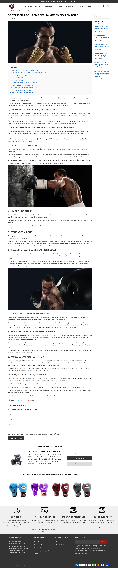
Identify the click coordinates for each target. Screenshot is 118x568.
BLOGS (89, 6)
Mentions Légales (39, 548)
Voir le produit (79, 464)
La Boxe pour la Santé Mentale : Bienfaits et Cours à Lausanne (101, 28)
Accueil (10, 11)
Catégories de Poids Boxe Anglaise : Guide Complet (101, 64)
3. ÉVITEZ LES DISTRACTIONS (18, 75)
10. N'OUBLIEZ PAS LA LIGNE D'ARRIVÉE (22, 93)
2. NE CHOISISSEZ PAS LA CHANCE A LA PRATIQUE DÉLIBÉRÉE (28, 73)
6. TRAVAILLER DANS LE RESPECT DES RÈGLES (23, 83)
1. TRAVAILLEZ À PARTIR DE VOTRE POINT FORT (24, 70)
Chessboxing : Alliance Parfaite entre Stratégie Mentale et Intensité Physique (101, 74)
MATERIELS (59, 6)
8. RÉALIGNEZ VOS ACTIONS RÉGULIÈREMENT (23, 88)
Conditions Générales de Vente (41, 552)
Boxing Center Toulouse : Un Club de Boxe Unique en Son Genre (101, 55)
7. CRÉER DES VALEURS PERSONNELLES (21, 85)
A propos (37, 541)
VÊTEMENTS (37, 6)
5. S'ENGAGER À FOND (17, 80)
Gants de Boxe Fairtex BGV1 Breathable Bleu (44, 452)
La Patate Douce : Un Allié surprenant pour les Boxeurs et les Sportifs (102, 46)
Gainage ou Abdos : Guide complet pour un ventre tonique (101, 37)
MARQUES (80, 6)
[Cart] (108, 6)
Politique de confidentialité (95, 548)
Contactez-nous (59, 544)
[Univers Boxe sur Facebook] (57, 560)
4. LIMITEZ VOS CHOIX (16, 78)
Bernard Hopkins (30, 254)
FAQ (56, 541)
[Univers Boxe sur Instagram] (60, 560)
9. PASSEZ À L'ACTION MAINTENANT (21, 90)
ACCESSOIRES (48, 6)
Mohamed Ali (12, 254)
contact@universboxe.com (18, 543)
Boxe (14, 11)
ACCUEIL (29, 6)
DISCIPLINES (69, 6)
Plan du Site (38, 544)
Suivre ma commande (17, 541)
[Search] (104, 6)
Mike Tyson (32, 378)
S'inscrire (103, 542)
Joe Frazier (20, 254)
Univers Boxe (17, 565)
